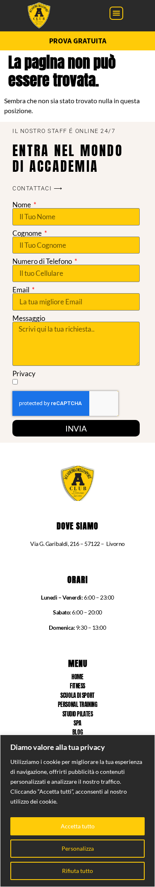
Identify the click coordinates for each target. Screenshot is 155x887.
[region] (77, 811)
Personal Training (77, 704)
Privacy (24, 373)
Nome (22, 204)
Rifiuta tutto (77, 870)
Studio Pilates (77, 714)
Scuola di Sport (77, 695)
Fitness (77, 686)
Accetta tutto (78, 826)
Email (21, 289)
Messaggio (28, 318)
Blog (77, 732)
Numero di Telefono (42, 261)
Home (77, 677)
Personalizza (78, 848)
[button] (116, 13)
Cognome (27, 233)
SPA (77, 723)
